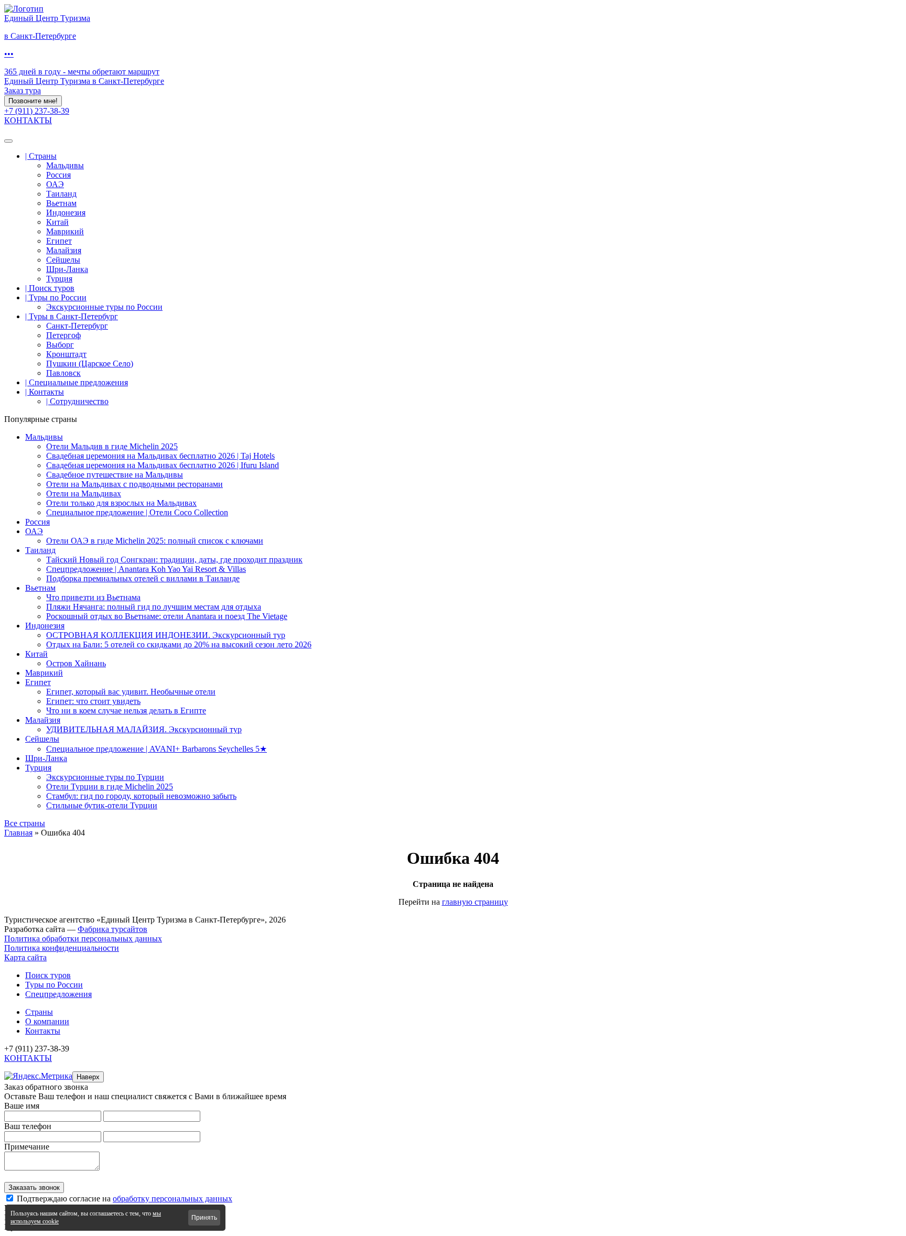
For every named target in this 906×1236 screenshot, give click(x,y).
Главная (18, 832)
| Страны (41, 155)
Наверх (88, 1077)
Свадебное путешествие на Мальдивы (114, 474)
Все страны (24, 823)
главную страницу (475, 901)
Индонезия (65, 212)
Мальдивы (65, 165)
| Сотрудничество (77, 401)
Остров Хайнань (76, 663)
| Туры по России (56, 297)
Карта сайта (25, 957)
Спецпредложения (58, 994)
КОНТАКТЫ (28, 120)
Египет (59, 240)
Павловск (63, 372)
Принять (204, 1217)
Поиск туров (48, 975)
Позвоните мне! (33, 101)
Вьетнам (61, 203)
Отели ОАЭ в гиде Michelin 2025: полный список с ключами (154, 540)
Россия (58, 174)
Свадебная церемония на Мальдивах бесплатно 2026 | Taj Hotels (160, 455)
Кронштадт (66, 354)
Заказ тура (22, 90)
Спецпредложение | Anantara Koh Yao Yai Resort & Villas (146, 569)
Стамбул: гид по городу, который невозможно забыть (141, 796)
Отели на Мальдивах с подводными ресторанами (134, 484)
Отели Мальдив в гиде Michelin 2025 (112, 446)
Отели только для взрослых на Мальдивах (121, 502)
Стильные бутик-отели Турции (101, 805)
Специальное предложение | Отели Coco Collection (137, 512)
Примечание (26, 1146)
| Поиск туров (49, 288)
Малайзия (63, 250)
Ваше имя (21, 1105)
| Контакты (44, 391)
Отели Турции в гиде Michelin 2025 (109, 786)
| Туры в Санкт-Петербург (71, 316)
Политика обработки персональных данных (83, 938)
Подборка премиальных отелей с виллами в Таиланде (143, 578)
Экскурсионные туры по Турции (105, 777)
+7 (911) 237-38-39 (36, 110)
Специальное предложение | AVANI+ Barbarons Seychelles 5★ (156, 748)
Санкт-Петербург (77, 325)
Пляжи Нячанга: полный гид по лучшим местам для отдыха (153, 606)
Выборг (60, 344)
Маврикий (65, 231)
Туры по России (54, 984)
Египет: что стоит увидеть (93, 701)
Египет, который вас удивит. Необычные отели (130, 691)
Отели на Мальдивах (83, 493)
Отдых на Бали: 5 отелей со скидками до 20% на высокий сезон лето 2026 (178, 644)
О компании (47, 1021)
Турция (59, 278)
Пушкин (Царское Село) (89, 363)
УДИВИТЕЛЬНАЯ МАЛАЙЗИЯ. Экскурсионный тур (144, 729)
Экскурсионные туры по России (104, 306)
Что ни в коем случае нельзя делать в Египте (126, 710)
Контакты (42, 1030)
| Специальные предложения (76, 382)
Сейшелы (63, 259)
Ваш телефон (27, 1126)
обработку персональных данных (172, 1198)
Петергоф (63, 335)
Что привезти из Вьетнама (93, 597)
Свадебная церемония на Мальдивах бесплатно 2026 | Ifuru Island (162, 465)
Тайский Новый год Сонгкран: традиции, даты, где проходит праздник (174, 559)
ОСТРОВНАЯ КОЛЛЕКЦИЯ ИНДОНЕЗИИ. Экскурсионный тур (165, 635)
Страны (39, 1011)
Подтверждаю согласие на (124, 1198)
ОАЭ (55, 184)
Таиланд (61, 193)
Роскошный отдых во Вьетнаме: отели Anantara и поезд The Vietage (166, 616)
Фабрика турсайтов (112, 929)
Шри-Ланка (67, 269)
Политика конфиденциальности (61, 948)
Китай (57, 222)
